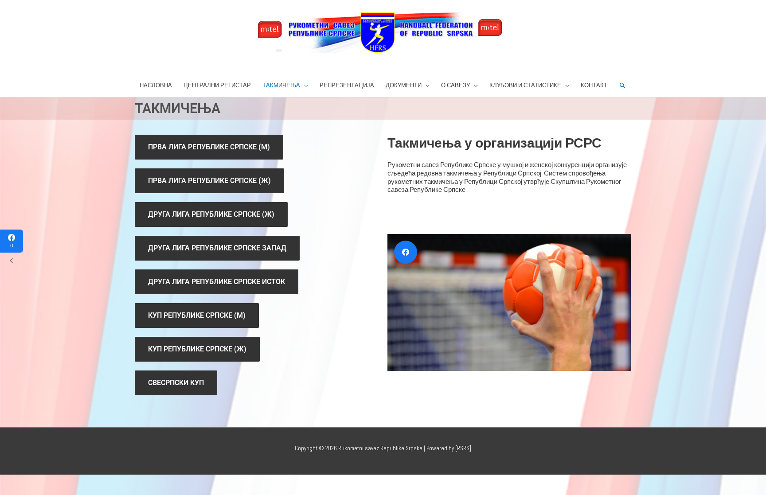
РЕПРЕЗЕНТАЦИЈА (347, 85)
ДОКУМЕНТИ (404, 85)
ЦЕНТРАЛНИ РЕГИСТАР (217, 85)
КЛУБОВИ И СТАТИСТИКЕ (525, 85)
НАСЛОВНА (156, 85)
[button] (622, 86)
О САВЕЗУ (455, 85)
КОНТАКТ (594, 85)
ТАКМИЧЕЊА (281, 85)
